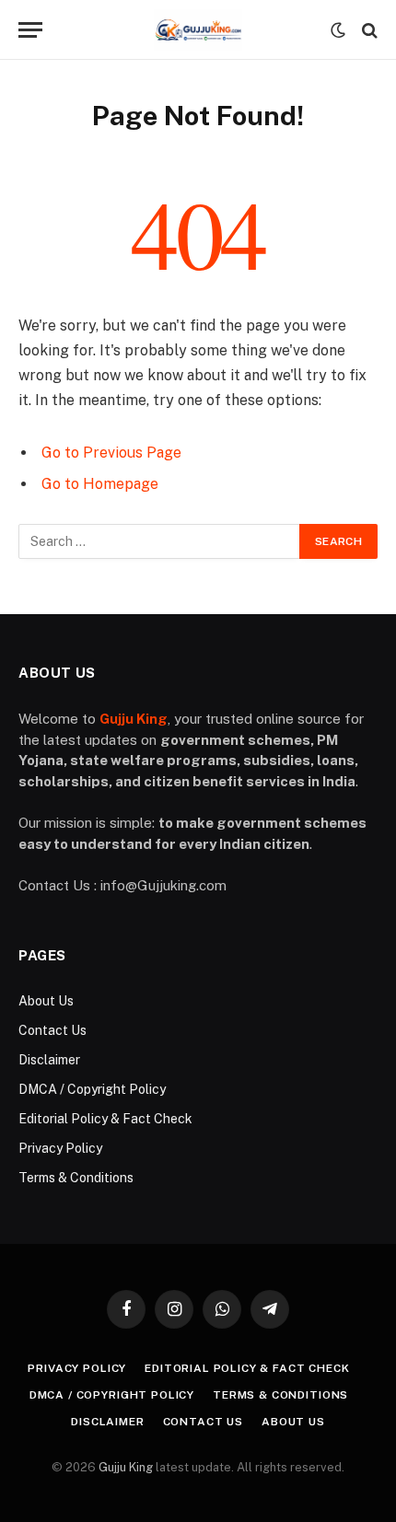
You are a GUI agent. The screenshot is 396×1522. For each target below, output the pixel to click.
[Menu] (30, 30)
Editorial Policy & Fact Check (105, 1118)
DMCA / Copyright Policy (92, 1089)
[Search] (368, 30)
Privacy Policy (60, 1148)
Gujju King (126, 1467)
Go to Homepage (99, 484)
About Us (46, 1000)
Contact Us (52, 1030)
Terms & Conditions (76, 1177)
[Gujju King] (197, 30)
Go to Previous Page (111, 452)
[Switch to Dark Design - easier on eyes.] (338, 30)
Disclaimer (49, 1059)
